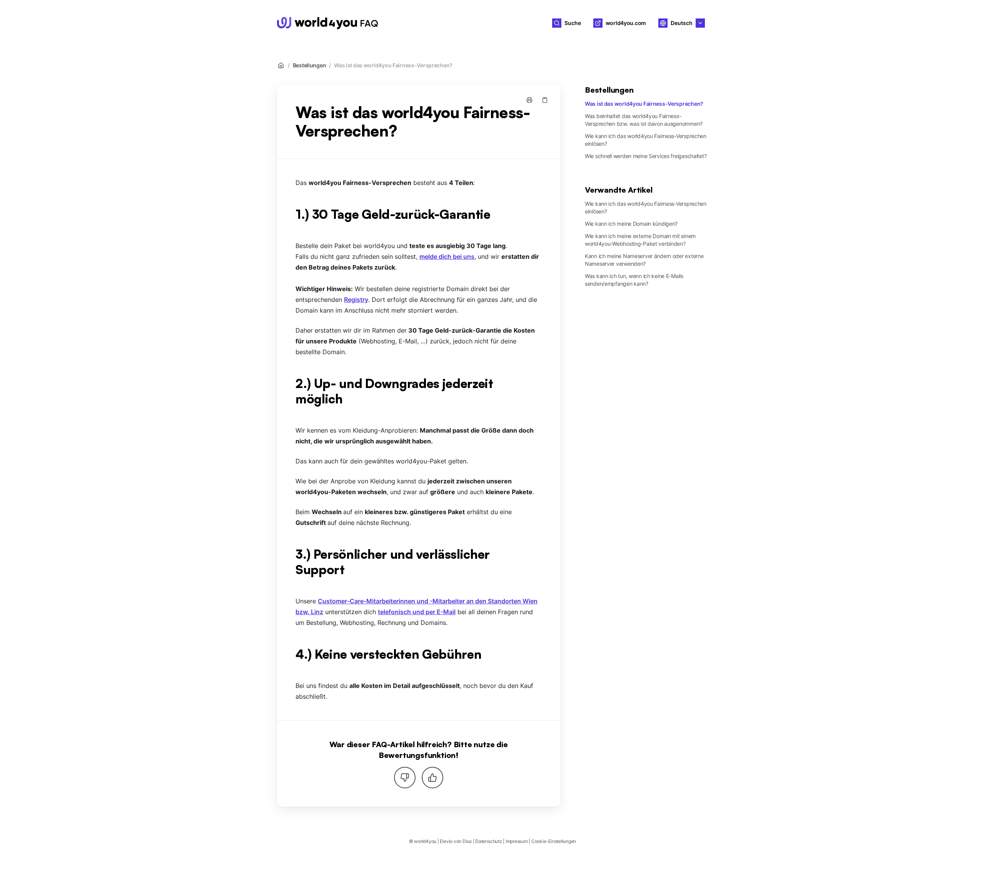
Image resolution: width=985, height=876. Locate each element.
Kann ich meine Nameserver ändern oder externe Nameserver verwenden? (644, 260)
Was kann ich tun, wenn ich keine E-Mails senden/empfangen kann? (634, 280)
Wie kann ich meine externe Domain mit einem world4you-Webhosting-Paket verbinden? (640, 240)
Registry (356, 299)
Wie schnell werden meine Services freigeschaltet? (645, 156)
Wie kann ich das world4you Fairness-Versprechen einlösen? (645, 140)
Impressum (517, 841)
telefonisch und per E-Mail (417, 612)
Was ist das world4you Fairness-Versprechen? (393, 65)
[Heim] (327, 23)
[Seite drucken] (529, 100)
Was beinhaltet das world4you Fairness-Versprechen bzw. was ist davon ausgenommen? (644, 120)
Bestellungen (309, 65)
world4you (410, 23)
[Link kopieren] (545, 100)
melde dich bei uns (446, 256)
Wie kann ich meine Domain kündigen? (631, 223)
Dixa (467, 841)
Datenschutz (488, 841)
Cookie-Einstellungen (553, 841)
